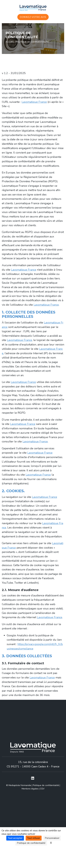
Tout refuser (33, 838)
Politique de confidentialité (46, 785)
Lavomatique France (34, 102)
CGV (42, 788)
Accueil (10, 41)
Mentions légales (30, 788)
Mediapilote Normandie (20, 785)
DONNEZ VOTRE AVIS (33, 17)
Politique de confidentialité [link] (31, 843)
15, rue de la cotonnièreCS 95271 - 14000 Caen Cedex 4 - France (33, 764)
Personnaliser (52, 838)
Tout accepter (15, 838)
